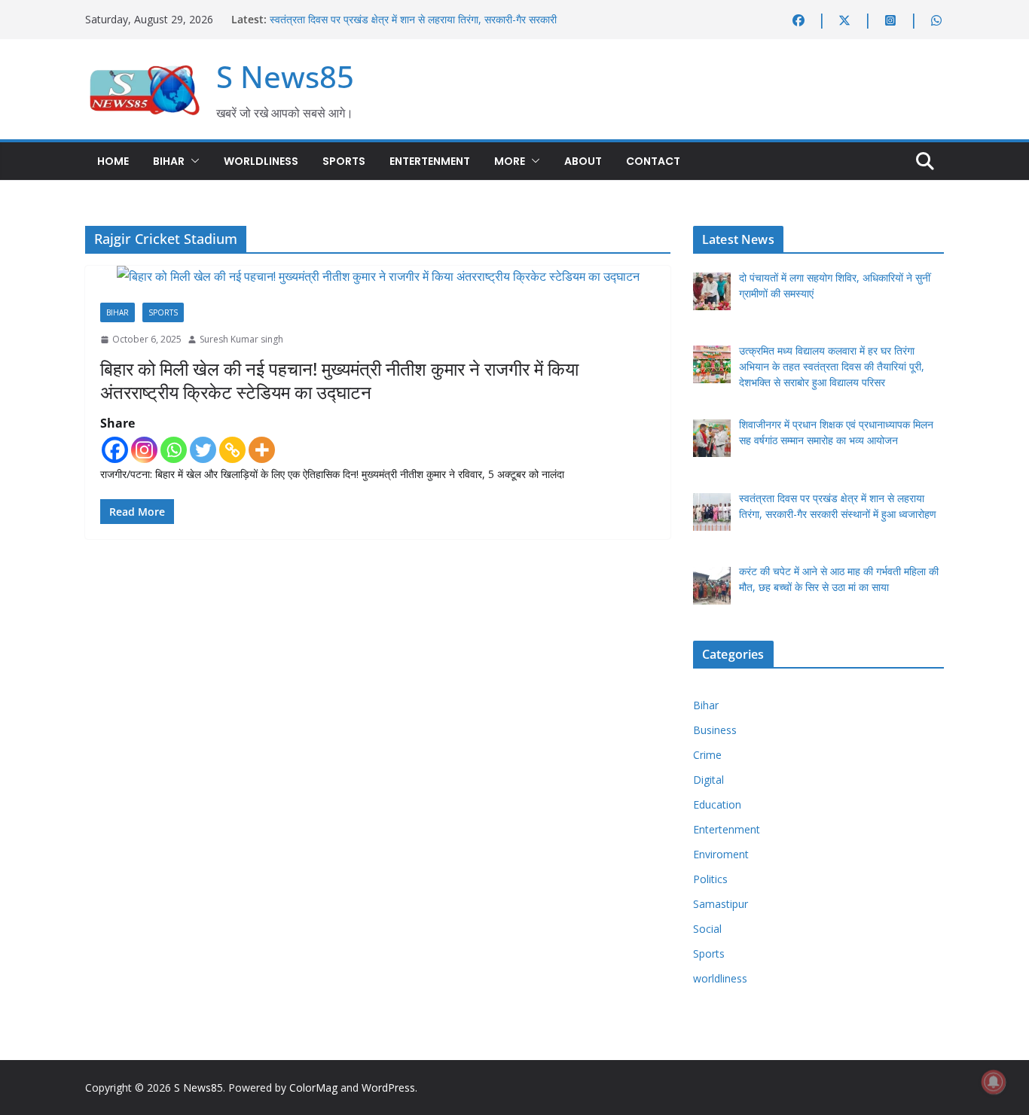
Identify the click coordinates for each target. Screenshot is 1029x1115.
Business (715, 730)
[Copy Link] (232, 450)
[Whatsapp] (173, 450)
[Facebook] (115, 450)
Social (707, 929)
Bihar (169, 161)
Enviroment (721, 854)
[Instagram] (144, 450)
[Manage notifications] (994, 1082)
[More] (262, 450)
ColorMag (313, 1087)
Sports (343, 161)
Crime (707, 755)
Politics (710, 879)
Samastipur (720, 904)
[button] (192, 161)
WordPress (388, 1087)
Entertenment (429, 161)
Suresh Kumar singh (241, 339)
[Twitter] (203, 450)
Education (717, 804)
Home (113, 161)
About (583, 161)
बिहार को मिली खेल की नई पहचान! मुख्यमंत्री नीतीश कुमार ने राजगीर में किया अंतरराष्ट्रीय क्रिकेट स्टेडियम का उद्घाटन (339, 380)
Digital (708, 779)
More (509, 161)
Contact (653, 161)
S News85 (285, 76)
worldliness (261, 161)
